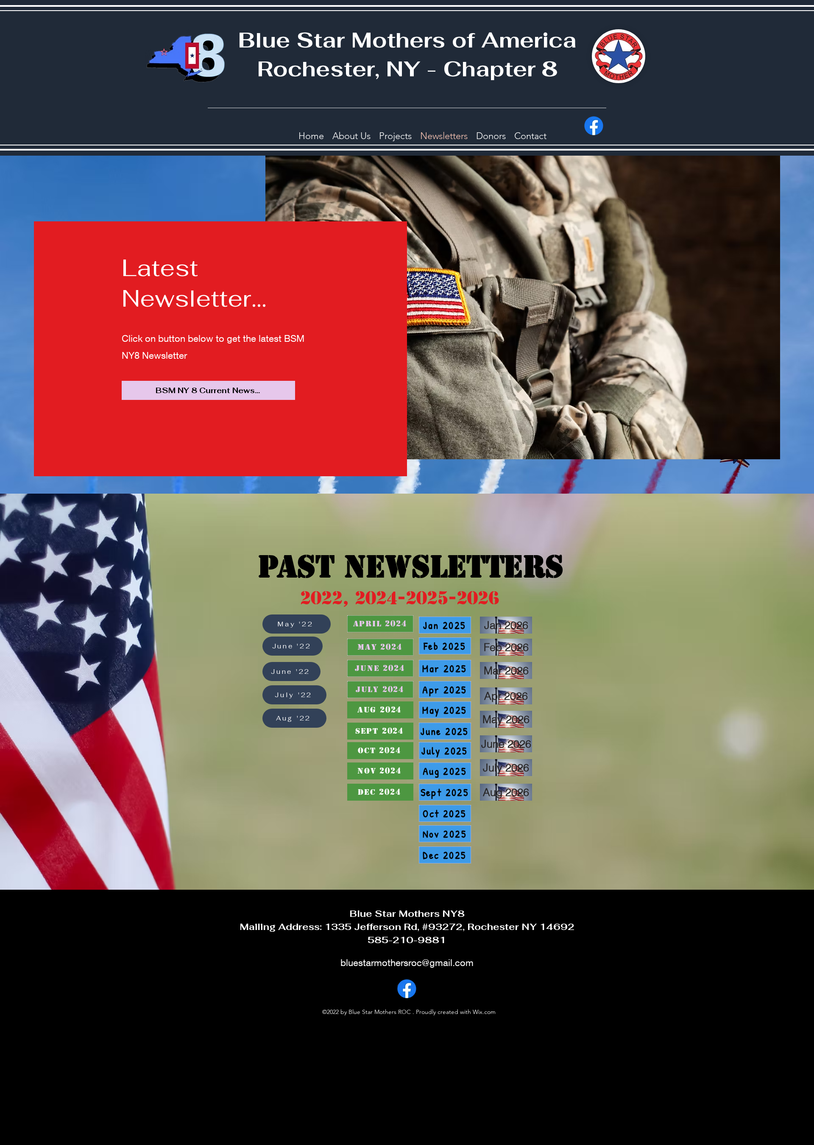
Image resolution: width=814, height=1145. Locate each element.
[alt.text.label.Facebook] (593, 125)
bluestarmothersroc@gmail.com (407, 962)
